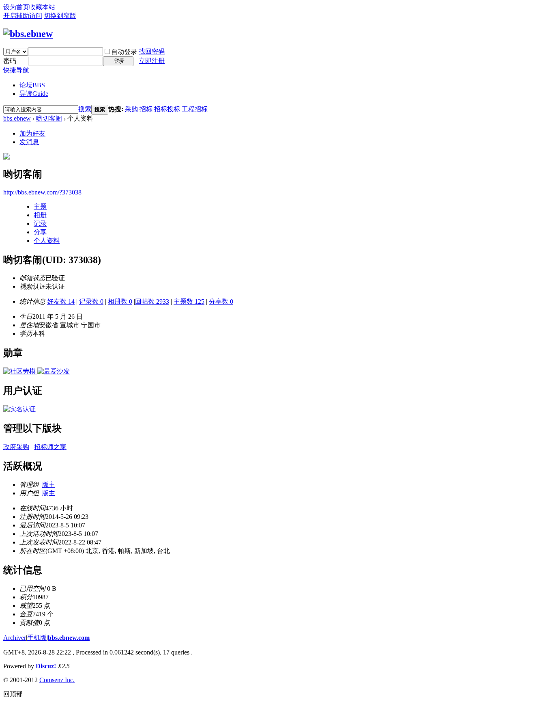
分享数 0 (221, 301)
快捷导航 (16, 70)
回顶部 (13, 694)
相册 (40, 215)
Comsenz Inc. (57, 679)
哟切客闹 (49, 118)
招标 (146, 109)
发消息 (29, 141)
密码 (9, 60)
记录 (40, 223)
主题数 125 (189, 301)
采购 (131, 109)
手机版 (37, 637)
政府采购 (16, 446)
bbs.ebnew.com (69, 637)
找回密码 (152, 51)
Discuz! (46, 666)
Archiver (14, 637)
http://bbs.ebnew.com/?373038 (42, 192)
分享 (40, 232)
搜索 (84, 109)
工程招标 (195, 109)
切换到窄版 (60, 15)
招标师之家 (50, 446)
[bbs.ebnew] (28, 33)
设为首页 (16, 7)
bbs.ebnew (17, 118)
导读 (33, 93)
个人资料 (47, 240)
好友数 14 (61, 301)
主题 (40, 206)
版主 (48, 484)
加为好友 (32, 133)
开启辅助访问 (22, 15)
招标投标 (167, 109)
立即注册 (152, 60)
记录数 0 (91, 301)
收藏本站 (42, 7)
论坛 (32, 85)
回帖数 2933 (152, 301)
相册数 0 (120, 301)
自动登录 (124, 51)
